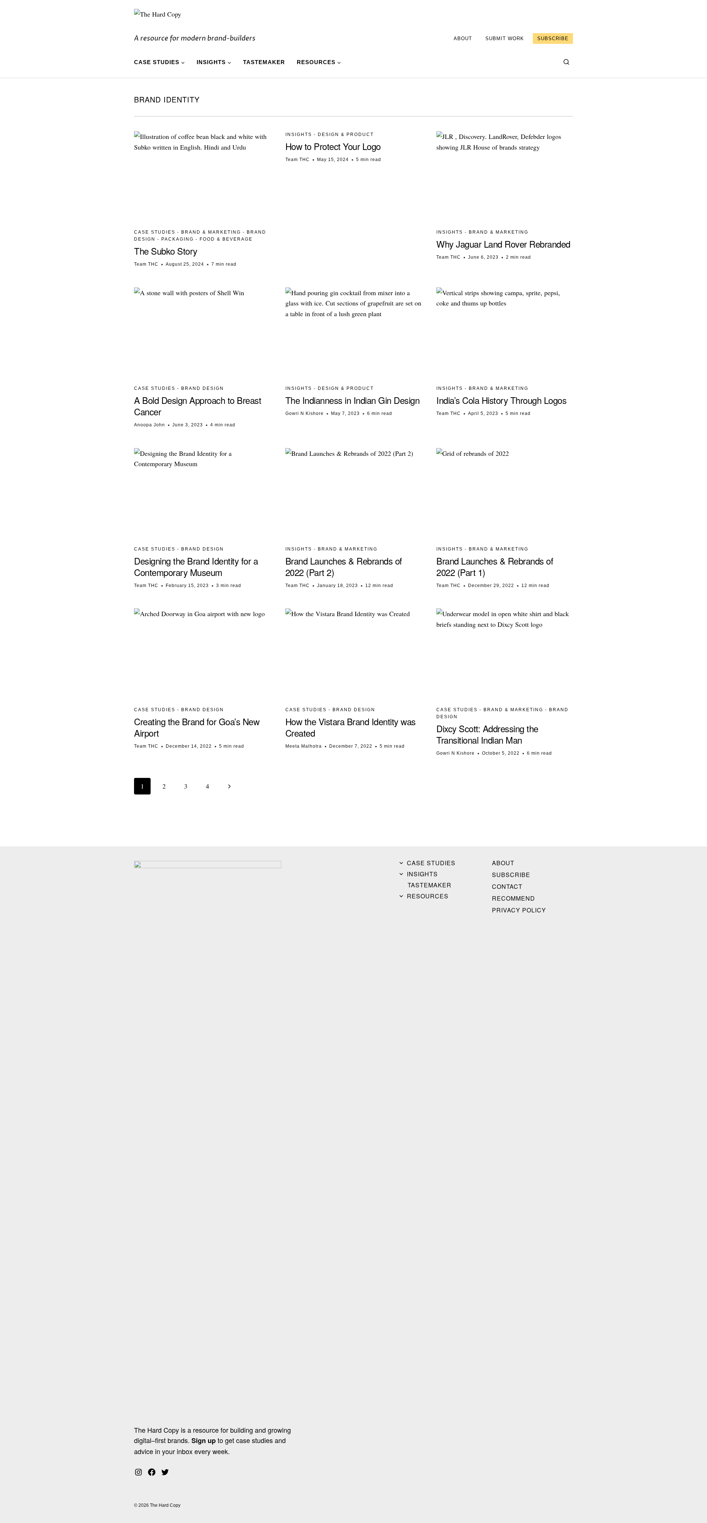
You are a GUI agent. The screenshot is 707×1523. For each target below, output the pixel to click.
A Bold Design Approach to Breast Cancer (197, 406)
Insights (298, 134)
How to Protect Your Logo (333, 146)
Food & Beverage (226, 239)
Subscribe (553, 38)
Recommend (513, 898)
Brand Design (202, 388)
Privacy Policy (519, 910)
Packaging (177, 239)
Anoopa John (149, 424)
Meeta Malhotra (303, 746)
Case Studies (154, 232)
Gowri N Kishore (304, 413)
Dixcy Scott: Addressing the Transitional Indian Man (487, 734)
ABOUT (463, 38)
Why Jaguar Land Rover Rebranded (503, 243)
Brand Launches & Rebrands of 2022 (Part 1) (494, 566)
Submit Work (504, 38)
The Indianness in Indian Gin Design (352, 400)
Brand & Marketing (211, 232)
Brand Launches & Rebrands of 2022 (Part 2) (343, 566)
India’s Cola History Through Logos (501, 400)
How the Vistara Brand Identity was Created (350, 727)
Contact (507, 886)
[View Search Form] (566, 62)
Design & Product (346, 134)
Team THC (146, 264)
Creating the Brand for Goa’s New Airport (196, 727)
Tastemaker (264, 62)
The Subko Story (165, 250)
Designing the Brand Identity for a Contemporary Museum (196, 566)
